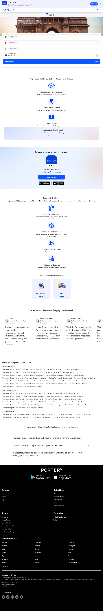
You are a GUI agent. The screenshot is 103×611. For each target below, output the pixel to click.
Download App (51, 177)
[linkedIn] (17, 597)
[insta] (12, 597)
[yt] (21, 597)
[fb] (3, 597)
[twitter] (8, 597)
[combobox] (48, 37)
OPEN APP (94, 4)
